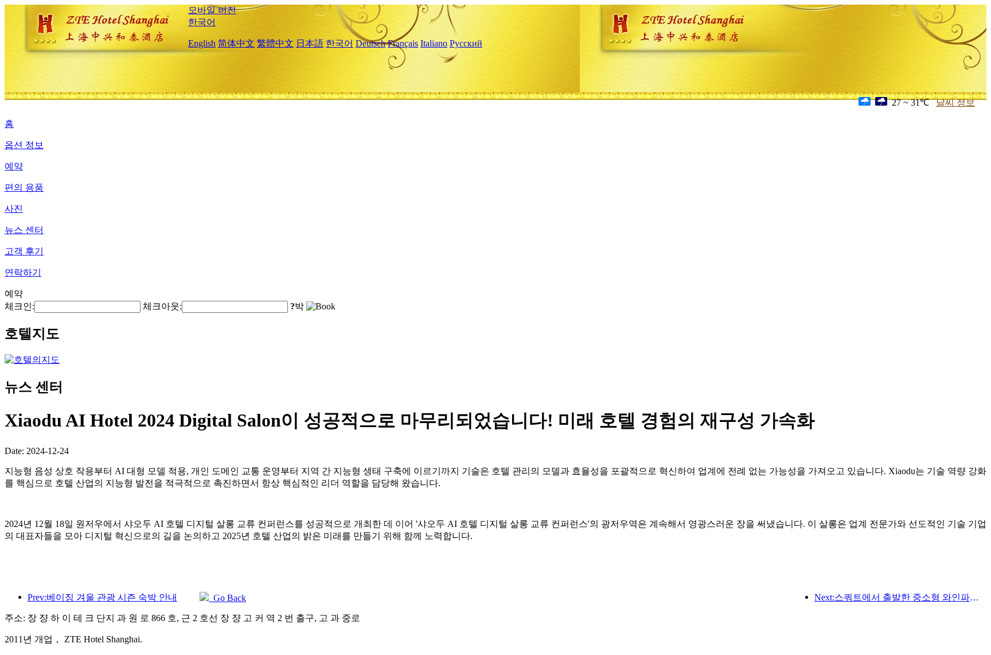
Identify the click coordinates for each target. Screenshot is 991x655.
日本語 (309, 43)
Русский (466, 43)
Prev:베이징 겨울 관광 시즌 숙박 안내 (102, 597)
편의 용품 (24, 187)
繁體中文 (275, 43)
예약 (14, 166)
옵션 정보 (24, 145)
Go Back (227, 598)
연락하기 (23, 272)
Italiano (433, 43)
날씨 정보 (955, 102)
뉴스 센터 (24, 230)
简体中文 (236, 43)
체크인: (19, 306)
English (202, 43)
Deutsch (370, 43)
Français (403, 43)
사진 (14, 209)
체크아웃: (162, 306)
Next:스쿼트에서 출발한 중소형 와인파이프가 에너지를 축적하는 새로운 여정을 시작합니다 (900, 597)
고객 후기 (24, 251)
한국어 (202, 22)
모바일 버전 (212, 10)
